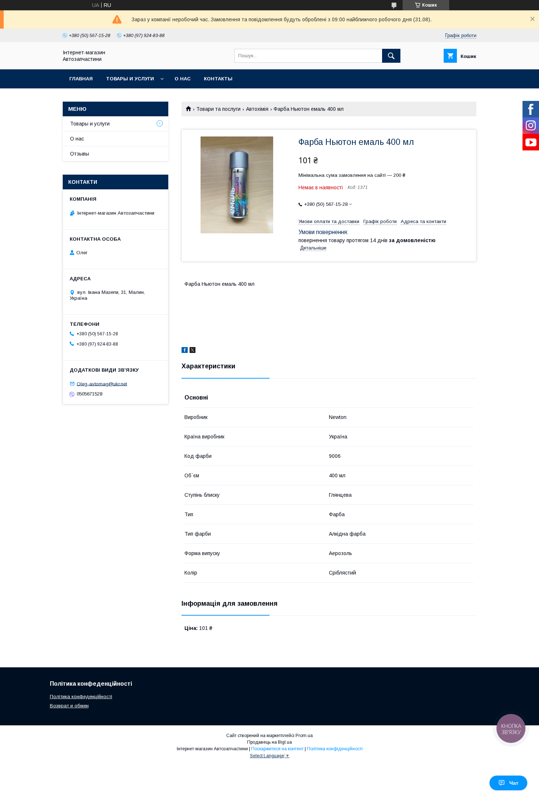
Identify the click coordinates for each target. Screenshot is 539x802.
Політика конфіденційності (335, 748)
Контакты (218, 78)
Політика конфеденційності (81, 696)
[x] (192, 351)
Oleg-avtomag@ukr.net (102, 383)
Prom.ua (304, 735)
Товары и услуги (130, 78)
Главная (81, 78)
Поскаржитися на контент (277, 748)
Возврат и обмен (69, 705)
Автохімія (257, 109)
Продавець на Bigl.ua (269, 742)
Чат (513, 783)
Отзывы (79, 154)
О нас (183, 78)
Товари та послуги (218, 109)
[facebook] (185, 351)
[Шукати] (391, 56)
